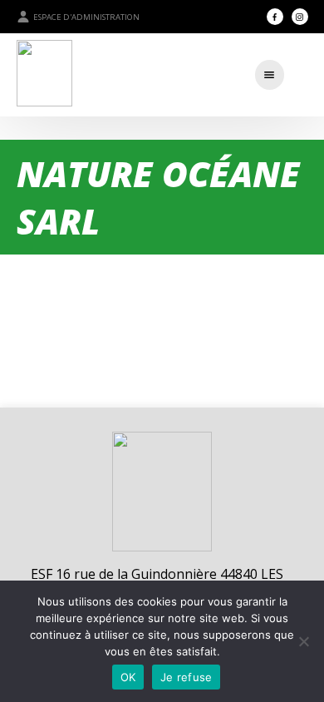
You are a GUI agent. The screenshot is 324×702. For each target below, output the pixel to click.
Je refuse (186, 677)
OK (128, 677)
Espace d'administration (86, 17)
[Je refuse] (303, 641)
